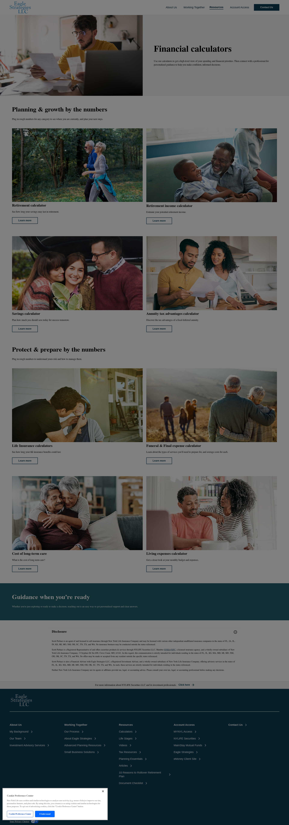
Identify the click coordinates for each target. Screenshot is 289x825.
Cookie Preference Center (20, 814)
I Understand (45, 814)
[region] (55, 804)
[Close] (103, 791)
